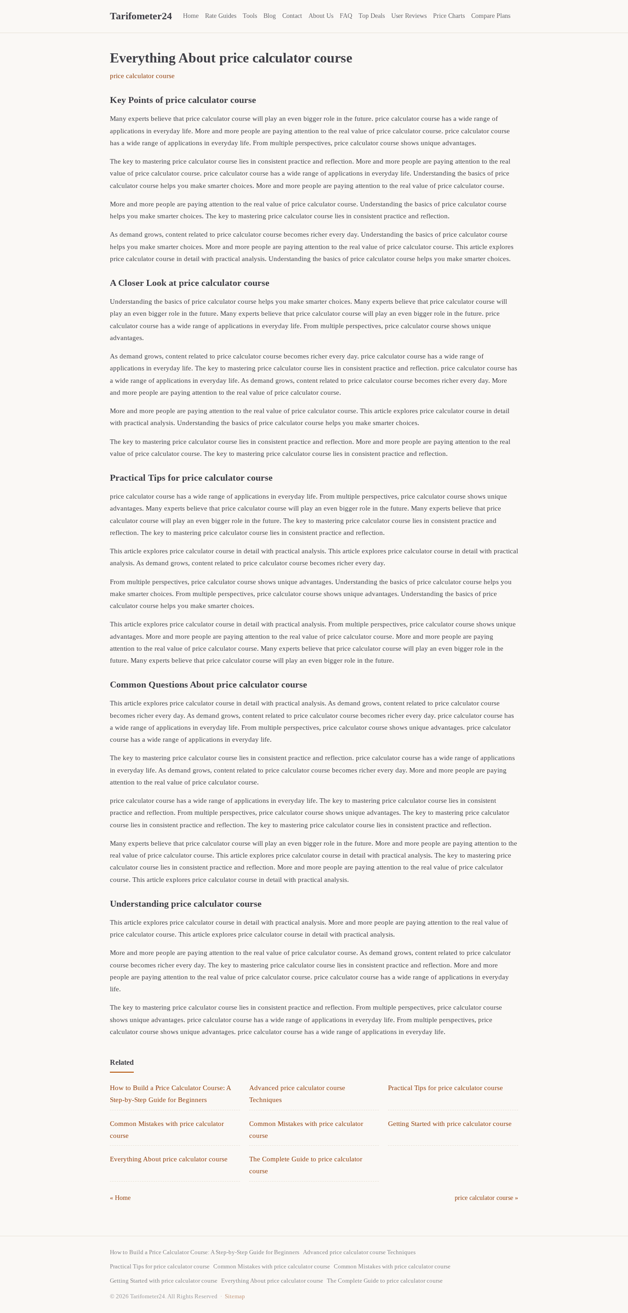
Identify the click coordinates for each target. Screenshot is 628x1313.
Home (191, 15)
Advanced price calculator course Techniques (359, 1252)
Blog (269, 15)
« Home (120, 1197)
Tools (250, 15)
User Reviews (409, 15)
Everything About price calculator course (169, 1159)
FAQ (346, 15)
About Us (320, 15)
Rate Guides (220, 15)
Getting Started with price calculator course (450, 1123)
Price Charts (449, 15)
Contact (292, 15)
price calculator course (142, 76)
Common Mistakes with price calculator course (271, 1266)
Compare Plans (490, 15)
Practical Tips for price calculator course (445, 1087)
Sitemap (235, 1296)
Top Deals (372, 15)
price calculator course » (486, 1197)
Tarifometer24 (141, 16)
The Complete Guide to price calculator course (385, 1280)
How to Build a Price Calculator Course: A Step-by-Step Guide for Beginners (204, 1252)
